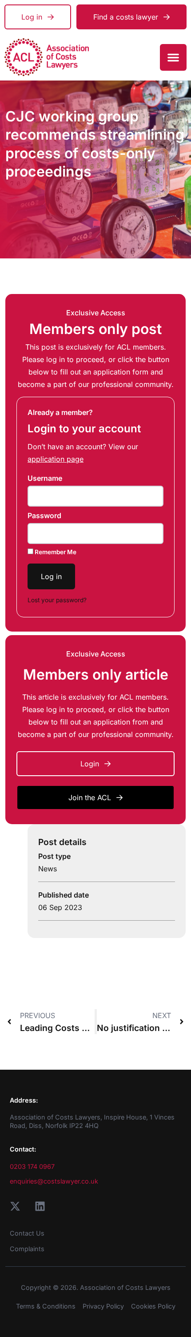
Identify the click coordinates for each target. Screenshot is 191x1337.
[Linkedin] (40, 1206)
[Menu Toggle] (173, 57)
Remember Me (54, 552)
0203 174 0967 (32, 1166)
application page (56, 459)
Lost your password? (57, 600)
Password (44, 515)
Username (45, 478)
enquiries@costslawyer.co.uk (54, 1181)
